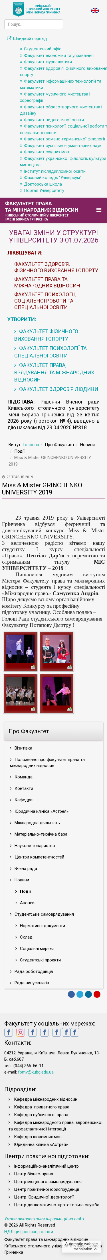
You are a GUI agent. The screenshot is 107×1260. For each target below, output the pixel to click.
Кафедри (23, 799)
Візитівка (22, 748)
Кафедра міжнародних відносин (46, 1099)
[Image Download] (33, 666)
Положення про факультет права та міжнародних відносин (47, 762)
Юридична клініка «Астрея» (40, 811)
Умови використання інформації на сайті (44, 1218)
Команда (23, 777)
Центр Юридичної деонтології (44, 1197)
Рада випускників (31, 982)
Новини (21, 880)
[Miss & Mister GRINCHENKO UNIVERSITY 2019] (20, 648)
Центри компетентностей (38, 857)
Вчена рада (25, 868)
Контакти (23, 788)
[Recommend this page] (97, 994)
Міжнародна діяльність (36, 822)
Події (25, 891)
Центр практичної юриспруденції (46, 1189)
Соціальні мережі (36, 948)
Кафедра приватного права (41, 1107)
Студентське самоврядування (43, 914)
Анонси (27, 902)
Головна (31, 444)
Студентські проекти (40, 960)
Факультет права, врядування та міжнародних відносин (54, 372)
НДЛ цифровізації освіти (28, 1231)
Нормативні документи (42, 925)
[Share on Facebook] (71, 994)
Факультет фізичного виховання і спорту (46, 335)
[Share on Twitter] (79, 994)
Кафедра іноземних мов (38, 1136)
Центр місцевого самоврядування (48, 1181)
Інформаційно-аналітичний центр (46, 1166)
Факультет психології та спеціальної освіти (50, 352)
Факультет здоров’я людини (58, 389)
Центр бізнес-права (33, 1173)
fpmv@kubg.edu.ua (36, 1072)
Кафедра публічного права (41, 1114)
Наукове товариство (34, 845)
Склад (26, 937)
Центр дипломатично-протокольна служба (56, 1204)
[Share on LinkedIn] (88, 994)
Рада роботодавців (33, 971)
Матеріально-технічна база (40, 834)
